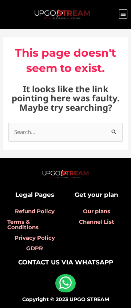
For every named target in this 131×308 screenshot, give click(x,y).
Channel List (96, 221)
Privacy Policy (35, 237)
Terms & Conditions (23, 224)
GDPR (34, 248)
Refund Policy (35, 211)
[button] (123, 14)
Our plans (96, 211)
